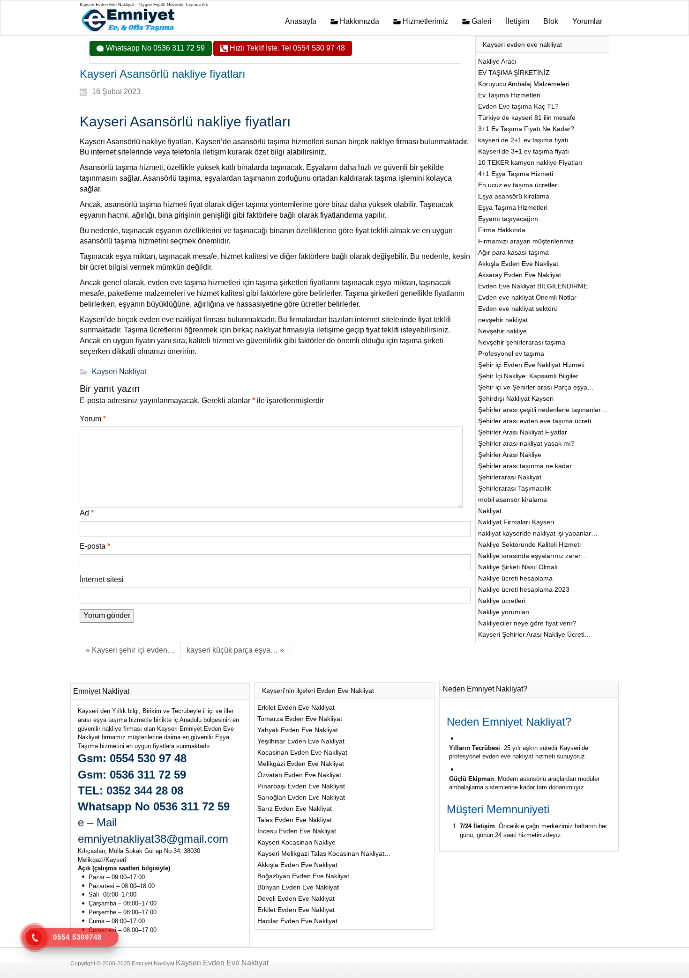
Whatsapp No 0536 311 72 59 (154, 48)
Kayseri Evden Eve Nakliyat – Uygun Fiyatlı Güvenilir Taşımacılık (144, 4)
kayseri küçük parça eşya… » (235, 650)
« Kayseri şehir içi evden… (130, 650)
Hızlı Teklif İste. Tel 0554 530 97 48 (286, 48)
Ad (87, 513)
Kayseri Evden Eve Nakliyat (222, 963)
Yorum (93, 419)
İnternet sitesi (102, 579)
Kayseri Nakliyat (119, 371)
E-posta (95, 546)
